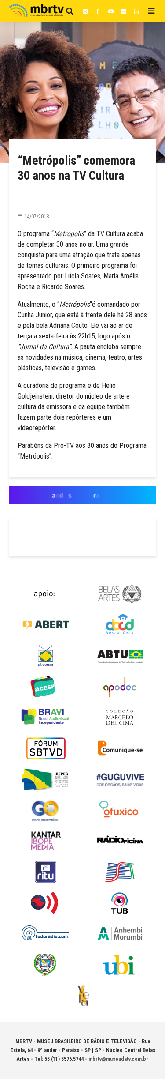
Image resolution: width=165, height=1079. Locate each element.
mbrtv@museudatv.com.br (118, 1059)
